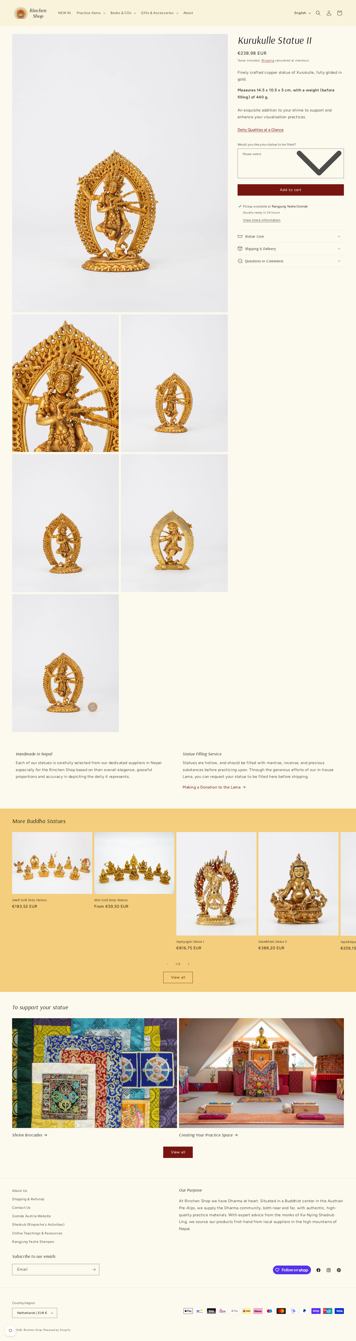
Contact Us (21, 1208)
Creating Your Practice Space (206, 1135)
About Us (19, 1191)
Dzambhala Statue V (272, 941)
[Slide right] (188, 964)
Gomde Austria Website (31, 1216)
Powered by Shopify (57, 1330)
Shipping (267, 60)
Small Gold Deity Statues (29, 900)
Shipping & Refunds (28, 1199)
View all (178, 977)
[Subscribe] (93, 1269)
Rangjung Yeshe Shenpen (33, 1242)
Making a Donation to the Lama (211, 787)
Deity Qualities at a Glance (261, 129)
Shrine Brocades (27, 1135)
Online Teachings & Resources (37, 1233)
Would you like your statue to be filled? (267, 144)
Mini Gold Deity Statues (111, 900)
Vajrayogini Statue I (190, 941)
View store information (262, 220)
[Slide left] (167, 964)
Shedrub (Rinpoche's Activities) (38, 1225)
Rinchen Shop (33, 1330)
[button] (90, 13)
